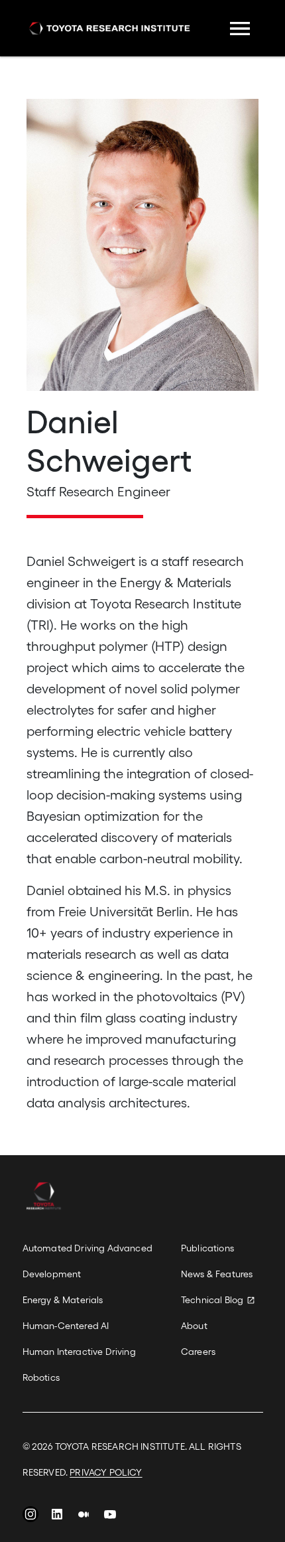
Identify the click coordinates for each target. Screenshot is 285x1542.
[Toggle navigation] (239, 28)
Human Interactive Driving (79, 1351)
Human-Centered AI (66, 1325)
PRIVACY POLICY (106, 1472)
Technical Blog (212, 1299)
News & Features (217, 1273)
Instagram (30, 1517)
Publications (207, 1247)
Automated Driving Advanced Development (87, 1260)
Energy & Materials (63, 1299)
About (194, 1325)
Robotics (41, 1377)
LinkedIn (57, 1517)
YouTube (110, 1517)
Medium (83, 1517)
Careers (198, 1351)
